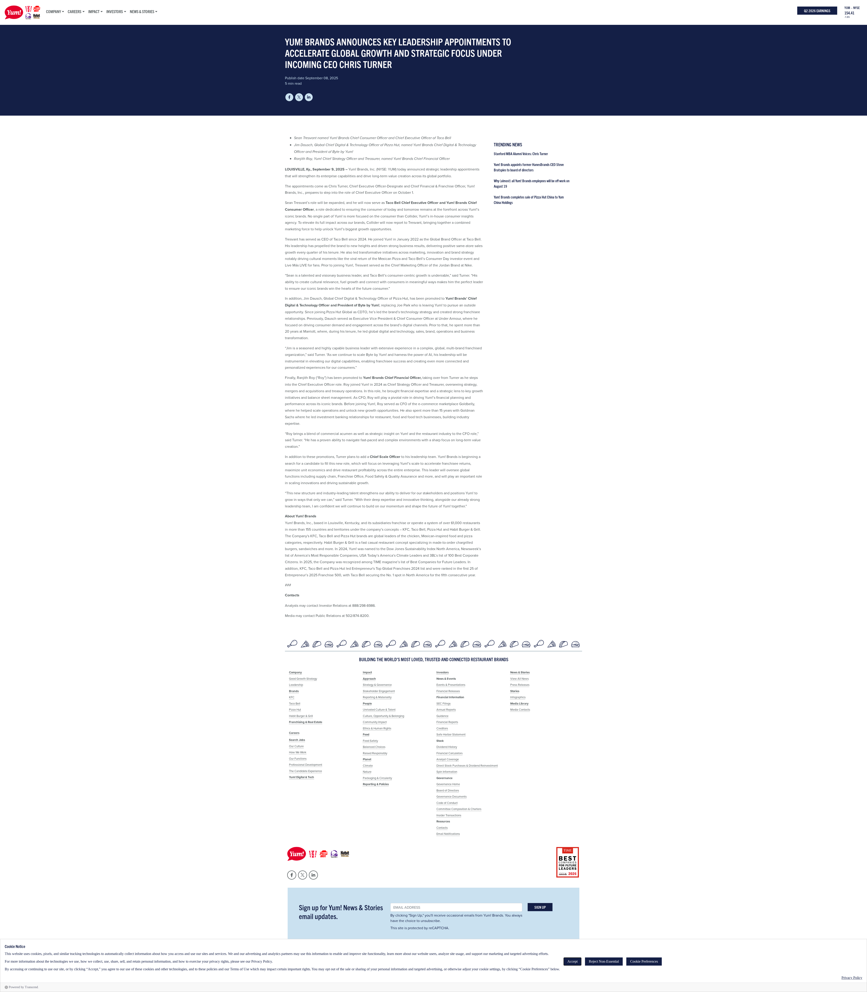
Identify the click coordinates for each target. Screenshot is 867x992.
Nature (367, 772)
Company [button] (53, 11)
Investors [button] (114, 11)
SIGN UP (540, 907)
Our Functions (298, 758)
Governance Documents (451, 796)
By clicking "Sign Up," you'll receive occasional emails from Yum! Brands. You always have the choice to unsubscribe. (456, 918)
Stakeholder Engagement (379, 691)
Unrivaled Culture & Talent (379, 709)
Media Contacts (520, 709)
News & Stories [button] (142, 11)
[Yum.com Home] (21, 12)
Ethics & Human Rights (377, 728)
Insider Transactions (448, 815)
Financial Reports (447, 722)
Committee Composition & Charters (458, 809)
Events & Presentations (450, 685)
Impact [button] (94, 11)
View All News (519, 679)
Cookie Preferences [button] (644, 961)
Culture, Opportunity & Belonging (383, 716)
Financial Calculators (449, 753)
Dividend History (446, 747)
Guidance (442, 716)
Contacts (442, 828)
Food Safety (370, 741)
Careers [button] (74, 11)
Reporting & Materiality (377, 697)
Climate (368, 765)
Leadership (296, 685)
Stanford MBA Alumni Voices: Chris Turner (521, 153)
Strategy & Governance (377, 685)
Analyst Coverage (447, 759)
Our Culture (296, 746)
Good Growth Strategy (303, 679)
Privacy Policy (851, 978)
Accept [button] (572, 961)
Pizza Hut (295, 709)
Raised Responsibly (375, 753)
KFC (291, 697)
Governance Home (448, 784)
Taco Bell (294, 703)
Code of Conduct (447, 803)
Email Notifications (448, 834)
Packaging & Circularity (377, 778)
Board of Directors (447, 790)
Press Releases (519, 685)
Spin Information (446, 772)
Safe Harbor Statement (451, 734)
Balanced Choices (374, 747)
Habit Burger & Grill (301, 716)
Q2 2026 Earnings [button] (817, 10)
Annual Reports (446, 709)
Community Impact (375, 722)
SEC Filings (443, 703)
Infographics (518, 697)
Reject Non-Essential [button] (604, 961)
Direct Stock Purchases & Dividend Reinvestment (467, 765)
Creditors (442, 728)
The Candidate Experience (305, 771)
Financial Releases (448, 691)
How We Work (297, 752)
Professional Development (305, 765)
